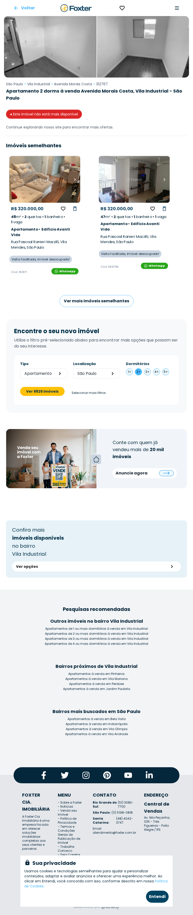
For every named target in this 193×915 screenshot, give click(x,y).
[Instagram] (86, 775)
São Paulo (14, 84)
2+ (138, 372)
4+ (157, 372)
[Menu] (177, 8)
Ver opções (27, 566)
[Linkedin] (149, 775)
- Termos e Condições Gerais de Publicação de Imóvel (69, 834)
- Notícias (65, 806)
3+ (148, 372)
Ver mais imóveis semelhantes (96, 301)
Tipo (24, 363)
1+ (129, 372)
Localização (84, 363)
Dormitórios (137, 363)
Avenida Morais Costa (73, 84)
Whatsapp (67, 271)
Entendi (157, 896)
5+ (166, 372)
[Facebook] (44, 775)
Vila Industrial (38, 84)
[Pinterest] (107, 775)
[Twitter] (65, 775)
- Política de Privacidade (67, 820)
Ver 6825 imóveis (42, 391)
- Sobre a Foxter (70, 802)
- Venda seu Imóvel (67, 812)
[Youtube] (128, 775)
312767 (102, 84)
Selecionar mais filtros (89, 393)
